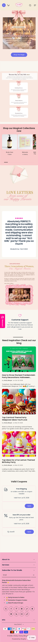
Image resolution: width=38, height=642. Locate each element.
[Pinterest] (16, 609)
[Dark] (4, 5)
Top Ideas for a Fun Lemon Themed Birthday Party (18, 461)
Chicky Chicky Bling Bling (21, 636)
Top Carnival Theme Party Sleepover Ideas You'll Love (14, 418)
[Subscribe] (33, 575)
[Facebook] (11, 609)
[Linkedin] (16, 614)
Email (5, 575)
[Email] (21, 614)
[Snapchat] (32, 609)
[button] (35, 5)
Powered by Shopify (19, 639)
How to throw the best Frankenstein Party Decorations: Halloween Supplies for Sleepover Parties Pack (18, 376)
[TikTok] (27, 609)
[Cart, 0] (8, 5)
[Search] (30, 5)
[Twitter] (6, 609)
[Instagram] (21, 609)
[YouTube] (11, 614)
